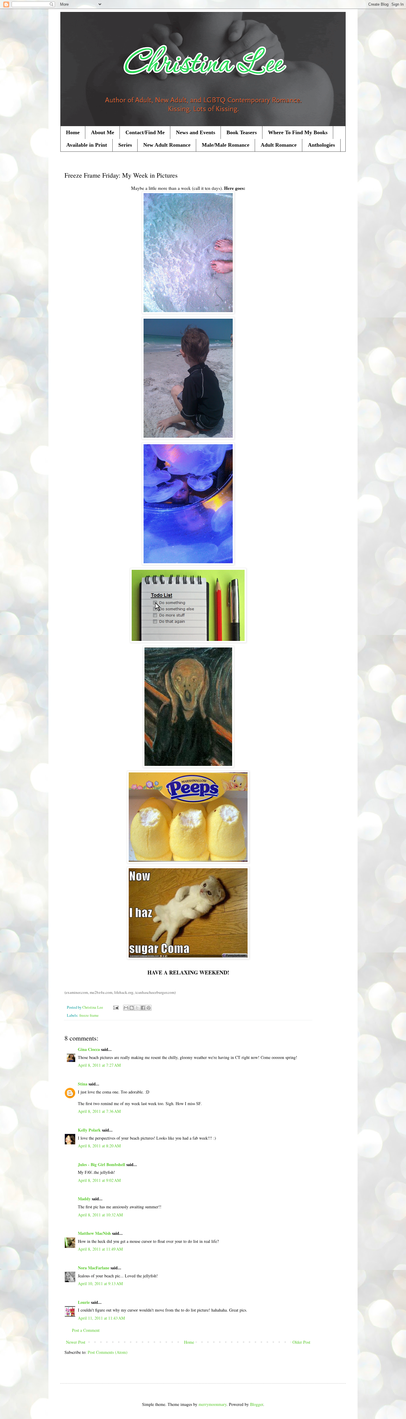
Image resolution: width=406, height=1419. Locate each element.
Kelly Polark (89, 1130)
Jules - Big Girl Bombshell (101, 1164)
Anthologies (321, 145)
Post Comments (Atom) (108, 1352)
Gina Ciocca (89, 1049)
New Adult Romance (167, 145)
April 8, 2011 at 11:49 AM (100, 1249)
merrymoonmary (212, 1404)
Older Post (301, 1342)
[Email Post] (115, 1007)
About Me (102, 132)
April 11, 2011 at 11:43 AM (101, 1318)
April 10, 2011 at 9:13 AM (100, 1283)
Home (73, 132)
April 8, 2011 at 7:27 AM (99, 1065)
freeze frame (89, 1015)
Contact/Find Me (145, 132)
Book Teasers (241, 132)
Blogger (256, 1404)
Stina (82, 1084)
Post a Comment (86, 1330)
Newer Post (75, 1342)
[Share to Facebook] (143, 1008)
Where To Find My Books (298, 132)
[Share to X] (137, 1008)
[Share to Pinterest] (149, 1008)
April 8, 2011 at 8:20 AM (99, 1146)
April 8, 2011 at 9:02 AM (99, 1180)
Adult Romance (279, 145)
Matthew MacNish (94, 1233)
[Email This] (126, 1008)
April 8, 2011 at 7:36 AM (99, 1111)
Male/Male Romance (225, 145)
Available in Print (86, 145)
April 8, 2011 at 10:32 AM (100, 1215)
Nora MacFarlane (93, 1268)
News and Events (195, 132)
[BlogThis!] (132, 1008)
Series (125, 145)
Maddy (84, 1199)
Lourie (84, 1302)
